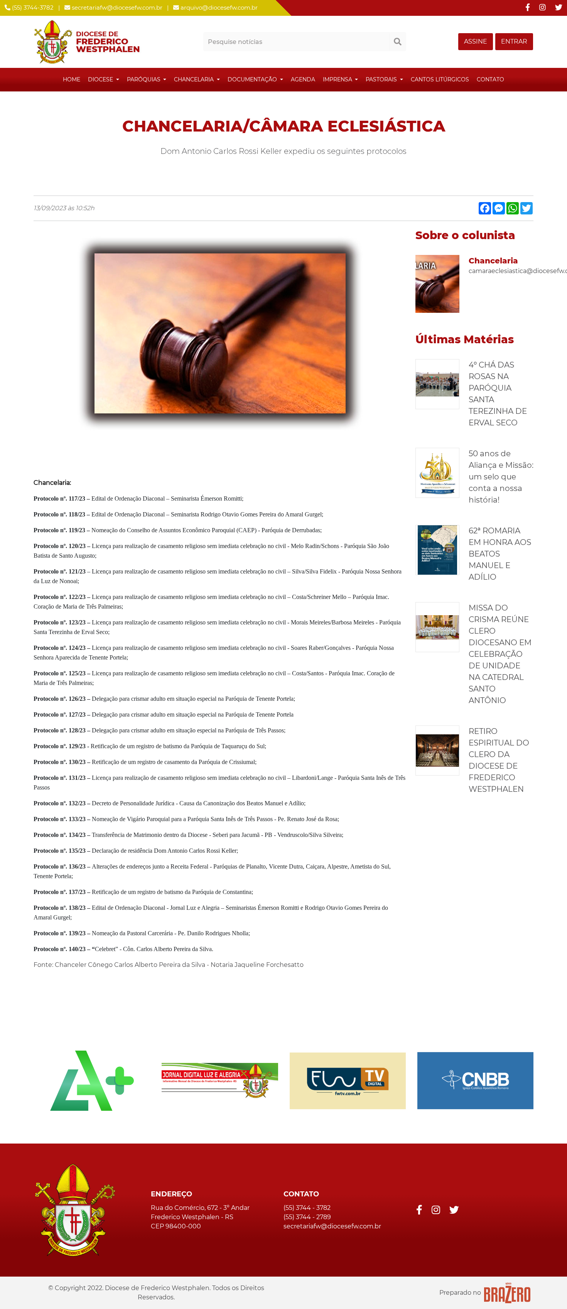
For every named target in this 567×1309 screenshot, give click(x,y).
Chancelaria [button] (194, 79)
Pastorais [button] (382, 79)
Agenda (303, 79)
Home (71, 79)
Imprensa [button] (338, 79)
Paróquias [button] (144, 79)
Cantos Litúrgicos (440, 79)
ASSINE (475, 41)
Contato (490, 79)
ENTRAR (514, 41)
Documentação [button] (253, 79)
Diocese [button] (101, 79)
